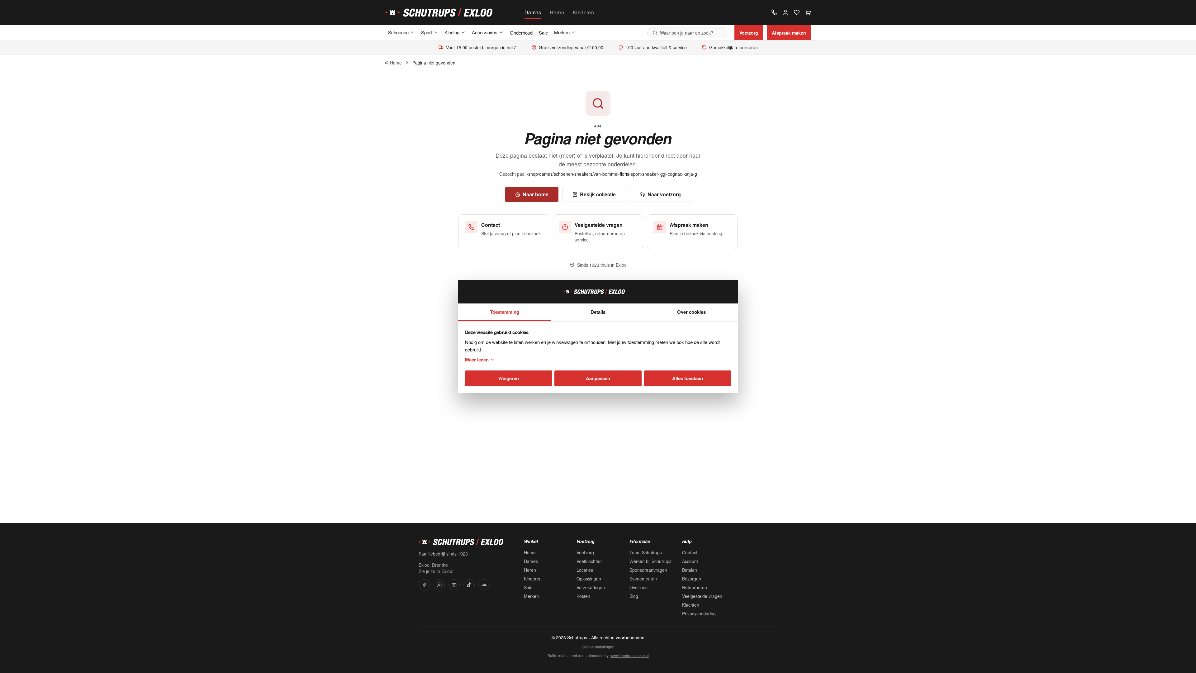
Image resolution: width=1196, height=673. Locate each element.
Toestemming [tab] (504, 311)
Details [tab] (598, 311)
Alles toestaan (687, 378)
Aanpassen (598, 378)
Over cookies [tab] (691, 311)
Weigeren (508, 378)
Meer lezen (477, 359)
